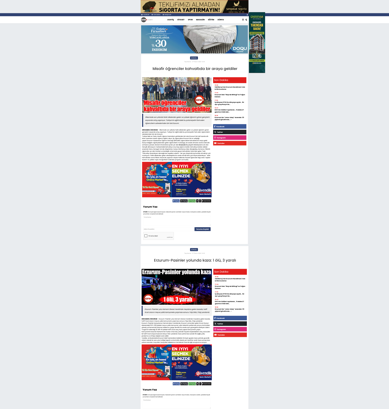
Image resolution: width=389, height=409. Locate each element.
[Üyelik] (247, 15)
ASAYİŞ (170, 19)
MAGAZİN (200, 19)
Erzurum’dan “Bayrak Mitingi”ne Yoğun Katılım (230, 96)
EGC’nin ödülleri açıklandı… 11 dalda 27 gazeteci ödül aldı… (229, 111)
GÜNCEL (194, 58)
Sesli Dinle (207, 201)
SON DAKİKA (156, 15)
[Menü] (243, 19)
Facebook (220, 127)
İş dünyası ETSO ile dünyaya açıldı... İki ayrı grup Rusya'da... (229, 103)
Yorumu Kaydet (202, 229)
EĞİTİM (211, 19)
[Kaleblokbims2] (257, 42)
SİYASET (180, 19)
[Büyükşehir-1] (194, 39)
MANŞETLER (167, 15)
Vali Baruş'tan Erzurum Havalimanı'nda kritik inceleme (230, 88)
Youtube (220, 143)
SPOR (190, 19)
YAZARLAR (146, 15)
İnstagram (221, 138)
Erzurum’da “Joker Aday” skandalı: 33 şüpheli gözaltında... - (229, 118)
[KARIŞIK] (177, 180)
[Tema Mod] (246, 19)
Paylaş (176, 201)
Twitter (220, 132)
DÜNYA (221, 19)
